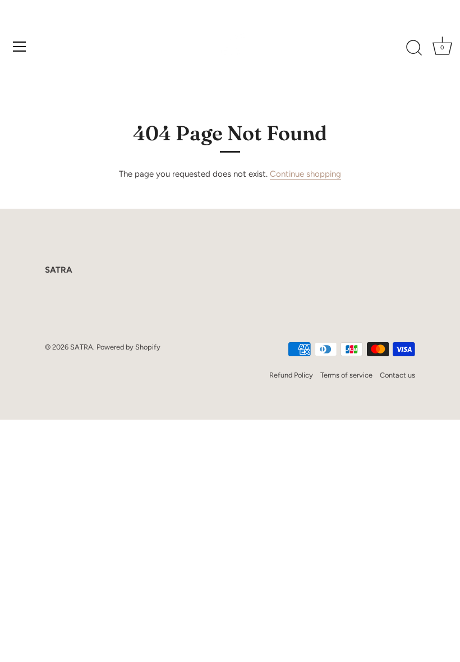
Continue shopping (305, 174)
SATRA (81, 347)
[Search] (414, 48)
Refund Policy (291, 375)
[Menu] (19, 46)
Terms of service (346, 375)
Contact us (397, 375)
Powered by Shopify (128, 347)
